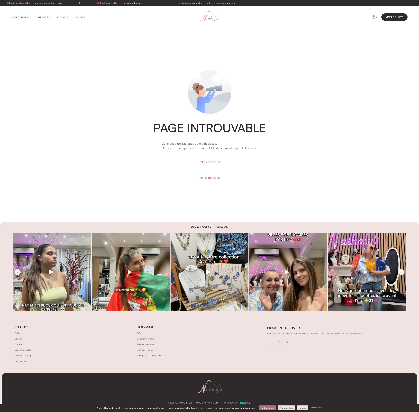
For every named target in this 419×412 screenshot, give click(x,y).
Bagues (18, 338)
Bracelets (19, 344)
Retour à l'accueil (209, 162)
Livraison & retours (145, 338)
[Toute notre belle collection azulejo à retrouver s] (131, 272)
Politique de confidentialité (149, 355)
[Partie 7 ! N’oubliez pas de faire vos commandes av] (209, 272)
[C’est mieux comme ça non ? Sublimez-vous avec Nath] (52, 272)
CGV (139, 333)
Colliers (18, 333)
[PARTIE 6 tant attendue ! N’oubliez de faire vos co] (367, 272)
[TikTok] (287, 341)
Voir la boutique (209, 177)
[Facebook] (279, 341)
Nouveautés (20, 361)
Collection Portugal (24, 355)
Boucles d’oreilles (23, 350)
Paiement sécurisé (145, 344)
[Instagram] (270, 341)
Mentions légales (145, 350)
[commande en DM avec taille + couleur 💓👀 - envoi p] (288, 272)
